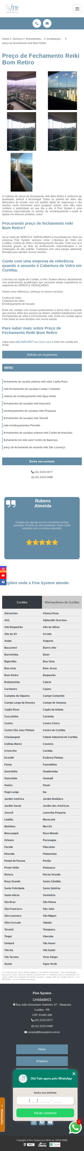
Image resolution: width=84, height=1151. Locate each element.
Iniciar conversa (45, 1113)
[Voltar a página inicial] (12, 8)
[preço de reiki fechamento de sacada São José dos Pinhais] (21, 131)
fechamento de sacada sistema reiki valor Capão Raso (36, 381)
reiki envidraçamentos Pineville (22, 425)
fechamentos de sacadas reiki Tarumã (26, 418)
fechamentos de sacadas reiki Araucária (27, 403)
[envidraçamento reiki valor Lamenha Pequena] (21, 172)
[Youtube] (50, 1122)
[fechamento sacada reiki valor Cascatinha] (21, 90)
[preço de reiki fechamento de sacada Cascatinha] (62, 131)
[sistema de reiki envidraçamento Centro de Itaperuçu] (62, 90)
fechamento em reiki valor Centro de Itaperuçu (31, 440)
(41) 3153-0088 (43, 477)
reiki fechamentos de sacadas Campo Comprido (32, 388)
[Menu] (77, 8)
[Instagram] (34, 1122)
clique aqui (44, 341)
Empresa (42, 1061)
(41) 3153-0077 (25, 341)
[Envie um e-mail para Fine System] (47, 23)
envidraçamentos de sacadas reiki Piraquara (30, 410)
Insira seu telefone (45, 1092)
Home (42, 1049)
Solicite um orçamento (42, 354)
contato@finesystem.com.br (43, 1032)
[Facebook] (42, 1122)
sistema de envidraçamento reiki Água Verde (30, 396)
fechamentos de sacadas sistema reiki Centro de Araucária (38, 432)
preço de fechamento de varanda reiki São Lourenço (34, 447)
